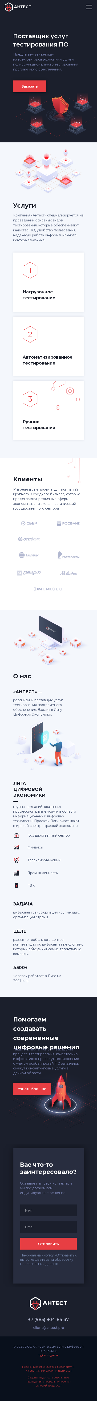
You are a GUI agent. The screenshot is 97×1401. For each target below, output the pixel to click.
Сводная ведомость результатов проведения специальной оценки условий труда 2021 (49, 1381)
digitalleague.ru (48, 1355)
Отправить (48, 1244)
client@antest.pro (48, 1328)
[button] (29, 86)
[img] (30, 399)
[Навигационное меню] (89, 7)
